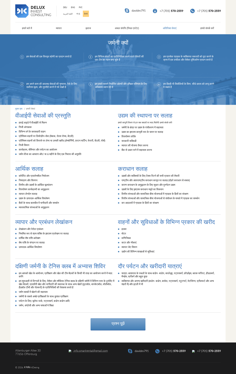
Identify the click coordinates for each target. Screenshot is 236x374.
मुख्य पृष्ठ (18, 109)
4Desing (35, 367)
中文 (78, 14)
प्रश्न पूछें (118, 324)
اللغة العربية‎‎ (68, 14)
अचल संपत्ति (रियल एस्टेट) (127, 28)
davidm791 (138, 10)
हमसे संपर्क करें (207, 28)
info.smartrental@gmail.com (90, 350)
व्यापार (59, 28)
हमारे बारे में (27, 28)
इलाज (88, 28)
